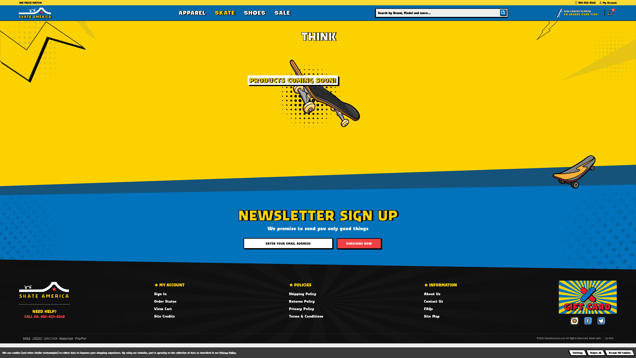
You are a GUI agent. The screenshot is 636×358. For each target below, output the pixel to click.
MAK (611, 338)
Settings (577, 353)
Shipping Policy (302, 293)
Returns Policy (302, 301)
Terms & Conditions (306, 316)
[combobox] (441, 12)
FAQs (428, 308)
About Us (432, 293)
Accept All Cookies (619, 353)
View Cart (163, 308)
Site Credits (164, 316)
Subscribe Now (359, 243)
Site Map (432, 316)
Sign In (160, 293)
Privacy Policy (301, 308)
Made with (595, 338)
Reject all (595, 353)
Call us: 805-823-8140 (44, 316)
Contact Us (433, 301)
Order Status (165, 301)
